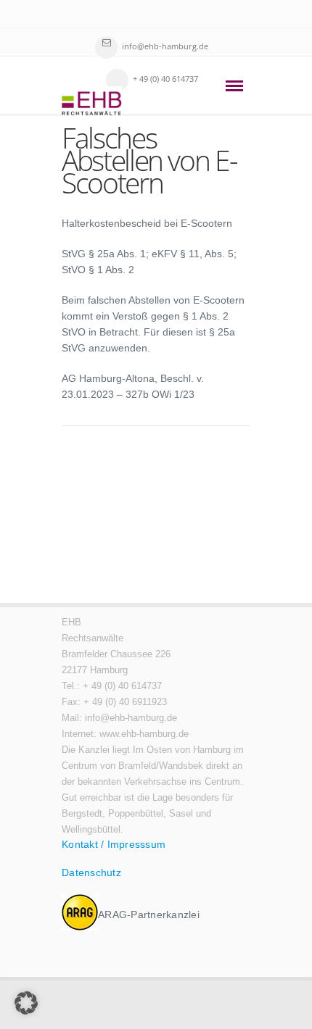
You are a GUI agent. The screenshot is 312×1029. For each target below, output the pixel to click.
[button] (26, 1003)
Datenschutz (91, 872)
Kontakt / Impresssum (113, 844)
